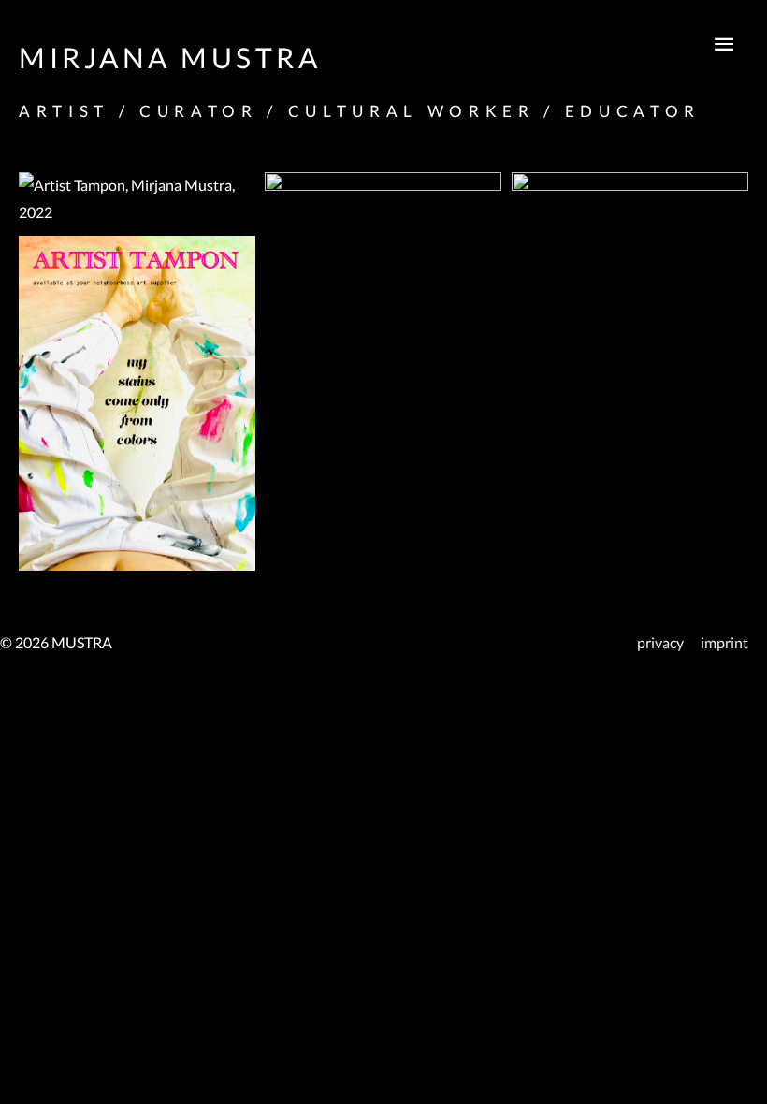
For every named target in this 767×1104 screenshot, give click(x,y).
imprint (724, 642)
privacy (660, 642)
